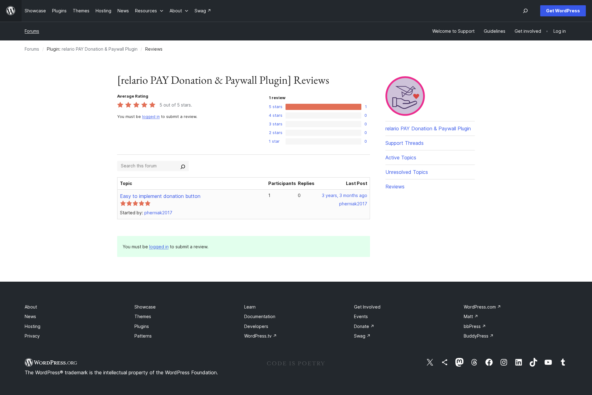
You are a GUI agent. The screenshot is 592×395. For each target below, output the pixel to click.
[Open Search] (525, 11)
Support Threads (404, 143)
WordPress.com (482, 306)
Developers (256, 326)
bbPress (475, 326)
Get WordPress (563, 10)
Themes (142, 316)
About (31, 306)
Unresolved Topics (406, 172)
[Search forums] (183, 166)
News (30, 316)
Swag (362, 335)
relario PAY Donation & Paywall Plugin (100, 49)
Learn (250, 306)
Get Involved (367, 306)
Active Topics (400, 157)
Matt (471, 316)
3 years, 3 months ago (344, 195)
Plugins (141, 326)
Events (361, 316)
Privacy (32, 335)
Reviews (395, 186)
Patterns (143, 335)
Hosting (32, 326)
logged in (151, 116)
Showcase (145, 306)
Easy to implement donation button (160, 196)
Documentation (259, 316)
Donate (364, 326)
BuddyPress (479, 335)
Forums (32, 31)
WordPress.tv (260, 335)
